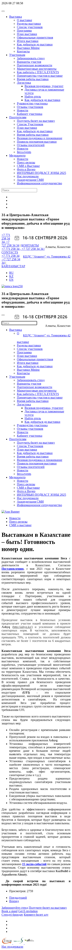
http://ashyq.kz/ (22, 627)
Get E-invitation (28, 911)
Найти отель (33, 96)
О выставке (24, 20)
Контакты (23, 51)
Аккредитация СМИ (30, 179)
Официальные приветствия (35, 37)
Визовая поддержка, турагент (44, 86)
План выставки (27, 34)
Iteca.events (24, 152)
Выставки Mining (28, 48)
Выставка (15, 16)
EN (11, 279)
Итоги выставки (27, 41)
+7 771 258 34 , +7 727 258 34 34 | (23, 248)
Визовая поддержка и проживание (39, 138)
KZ (11, 276)
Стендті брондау (12, 914)
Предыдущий (18, 897)
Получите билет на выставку (48, 907)
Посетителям (17, 117)
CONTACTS (10, 252)
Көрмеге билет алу (36, 914)
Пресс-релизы (26, 162)
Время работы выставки (33, 79)
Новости (22, 110)
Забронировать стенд (31, 58)
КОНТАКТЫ (30, 245)
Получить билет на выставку (36, 120)
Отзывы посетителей (31, 145)
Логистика (24, 82)
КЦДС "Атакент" (35, 256)
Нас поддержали (28, 176)
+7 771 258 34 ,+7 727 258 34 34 (11, 259)
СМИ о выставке (20, 525)
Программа (24, 30)
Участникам (17, 54)
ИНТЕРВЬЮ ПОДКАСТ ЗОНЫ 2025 (41, 172)
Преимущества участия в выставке (40, 75)
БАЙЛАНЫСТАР (13, 266)
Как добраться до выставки (35, 44)
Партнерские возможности (34, 65)
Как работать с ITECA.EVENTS (38, 72)
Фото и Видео (26, 169)
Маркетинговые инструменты (36, 68)
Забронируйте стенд (15, 907)
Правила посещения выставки (37, 141)
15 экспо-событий (34, 864)
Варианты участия (29, 61)
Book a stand (9, 911)
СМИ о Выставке (28, 166)
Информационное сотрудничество (39, 183)
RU (11, 272)
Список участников (30, 27)
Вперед (14, 901)
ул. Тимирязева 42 (58, 256)
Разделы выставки (29, 23)
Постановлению (13, 568)
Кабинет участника (29, 113)
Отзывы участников (30, 107)
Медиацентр (17, 155)
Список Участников (30, 124)
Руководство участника (32, 103)
